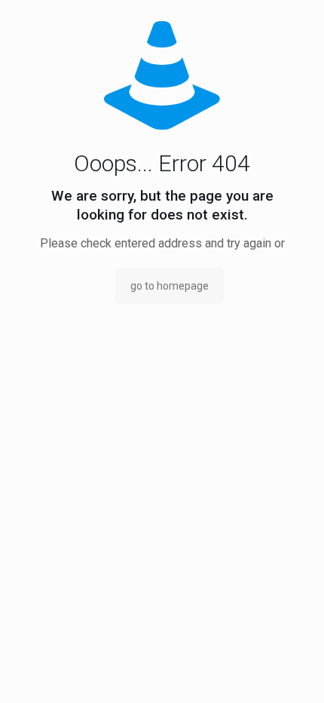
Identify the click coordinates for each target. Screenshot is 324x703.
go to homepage (169, 286)
